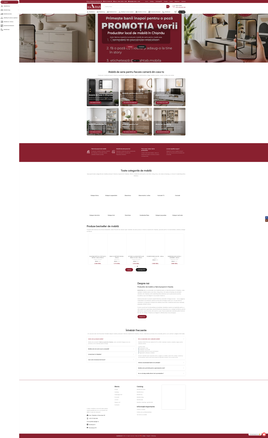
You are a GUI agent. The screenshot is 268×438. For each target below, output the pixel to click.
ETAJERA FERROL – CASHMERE (98, 256)
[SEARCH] (168, 6)
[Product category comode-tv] (161, 187)
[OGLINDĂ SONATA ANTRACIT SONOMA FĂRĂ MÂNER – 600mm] (117, 244)
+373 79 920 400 (108, 1)
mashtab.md (119, 435)
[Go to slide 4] (137, 60)
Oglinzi (116, 259)
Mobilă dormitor (141, 389)
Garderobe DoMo (174, 259)
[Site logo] (94, 6)
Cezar (144, 435)
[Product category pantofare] (128, 207)
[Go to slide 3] (137, 266)
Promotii (117, 397)
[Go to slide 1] (133, 60)
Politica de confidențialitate (144, 412)
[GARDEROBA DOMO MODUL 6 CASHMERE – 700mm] (174, 244)
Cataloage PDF (118, 394)
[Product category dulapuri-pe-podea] (161, 207)
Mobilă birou (140, 392)
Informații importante (146, 407)
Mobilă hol (139, 394)
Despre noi (117, 402)
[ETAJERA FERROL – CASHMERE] (97, 244)
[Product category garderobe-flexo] (144, 207)
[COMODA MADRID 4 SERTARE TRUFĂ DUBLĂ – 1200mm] (155, 244)
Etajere (97, 258)
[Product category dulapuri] (95, 187)
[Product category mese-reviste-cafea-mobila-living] (144, 187)
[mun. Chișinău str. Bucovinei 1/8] (87, 415)
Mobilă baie (140, 399)
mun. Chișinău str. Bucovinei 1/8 (95, 1)
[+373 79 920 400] (87, 418)
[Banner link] (103, 92)
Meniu (117, 387)
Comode (155, 259)
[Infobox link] (179, 6)
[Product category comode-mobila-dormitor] (178, 187)
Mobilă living (140, 397)
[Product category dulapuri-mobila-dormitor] (95, 207)
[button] (266, 38)
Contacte (117, 405)
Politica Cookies (141, 409)
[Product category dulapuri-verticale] (178, 207)
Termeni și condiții (142, 414)
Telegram (148, 435)
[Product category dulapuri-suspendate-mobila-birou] (111, 187)
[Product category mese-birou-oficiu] (128, 187)
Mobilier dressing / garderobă (145, 402)
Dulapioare (136, 259)
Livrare (116, 399)
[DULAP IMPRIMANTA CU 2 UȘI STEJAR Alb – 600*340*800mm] (136, 244)
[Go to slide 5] (138, 60)
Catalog (117, 392)
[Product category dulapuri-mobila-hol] (111, 207)
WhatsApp (153, 435)
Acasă (116, 389)
